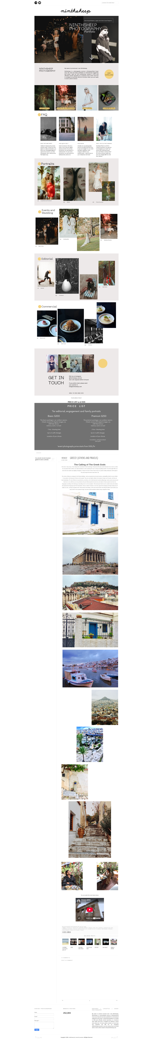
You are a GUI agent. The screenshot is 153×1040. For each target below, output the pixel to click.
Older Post (116, 1000)
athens (86, 927)
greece (90, 927)
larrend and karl (108, 927)
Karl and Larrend (98, 927)
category (38, 452)
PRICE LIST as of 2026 (76, 402)
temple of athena (75, 930)
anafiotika (75, 927)
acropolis (69, 927)
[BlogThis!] (65, 932)
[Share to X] (66, 932)
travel (82, 930)
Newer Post (62, 1000)
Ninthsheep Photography (71, 926)
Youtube (35, 2)
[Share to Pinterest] (70, 932)
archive (81, 927)
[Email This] (63, 932)
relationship (65, 930)
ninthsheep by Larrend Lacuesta (76, 1037)
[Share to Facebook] (68, 932)
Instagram (39, 2)
